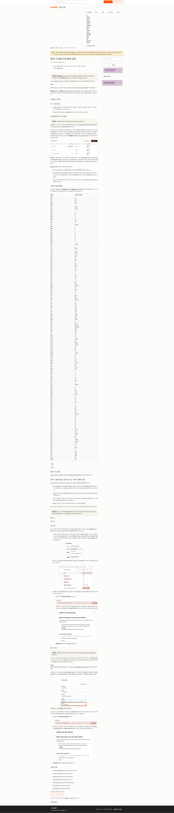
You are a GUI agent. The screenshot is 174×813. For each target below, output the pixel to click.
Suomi (88, 32)
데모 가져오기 (108, 1)
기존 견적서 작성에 (57, 782)
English (88, 42)
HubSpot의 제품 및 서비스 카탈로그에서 (78, 135)
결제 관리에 (56, 788)
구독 (67, 66)
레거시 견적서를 (63, 493)
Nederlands (89, 25)
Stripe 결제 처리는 (65, 78)
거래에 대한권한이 (88, 652)
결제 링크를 (67, 511)
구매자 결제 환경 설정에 (59, 770)
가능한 (52, 467)
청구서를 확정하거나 (92, 529)
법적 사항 (99, 809)
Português (89, 22)
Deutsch (88, 18)
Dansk (88, 35)
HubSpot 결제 (53, 91)
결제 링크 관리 (69, 513)
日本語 (88, 20)
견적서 (61, 81)
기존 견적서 (66, 81)
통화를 (52, 665)
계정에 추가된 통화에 (83, 87)
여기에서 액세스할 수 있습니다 (104, 54)
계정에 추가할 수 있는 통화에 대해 (60, 126)
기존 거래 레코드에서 (62, 674)
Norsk (88, 37)
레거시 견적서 (66, 483)
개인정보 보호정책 (107, 809)
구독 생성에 (56, 785)
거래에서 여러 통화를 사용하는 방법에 (78, 667)
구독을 (72, 81)
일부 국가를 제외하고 (67, 112)
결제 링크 (56, 81)
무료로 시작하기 (118, 1)
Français (88, 23)
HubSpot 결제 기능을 (62, 76)
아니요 (60, 794)
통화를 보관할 (53, 166)
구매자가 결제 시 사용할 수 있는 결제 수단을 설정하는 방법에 (65, 475)
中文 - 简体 (89, 40)
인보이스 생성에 (57, 773)
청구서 (52, 81)
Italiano (88, 27)
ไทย (87, 39)
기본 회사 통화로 (67, 672)
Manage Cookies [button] (118, 809)
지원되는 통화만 (91, 538)
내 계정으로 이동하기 (90, 45)
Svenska (88, 30)
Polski (88, 28)
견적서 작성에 (56, 779)
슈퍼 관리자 (72, 121)
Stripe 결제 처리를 (64, 91)
